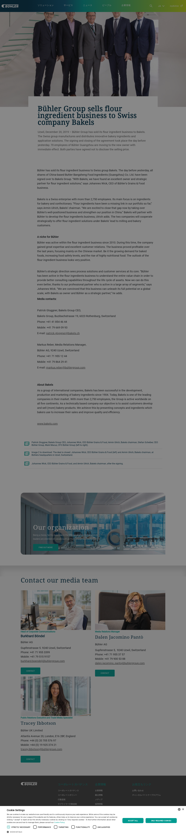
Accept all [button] (133, 820)
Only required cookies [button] (161, 820)
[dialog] (93, 820)
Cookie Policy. (59, 822)
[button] (62, 831)
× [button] (183, 809)
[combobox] (179, 809)
